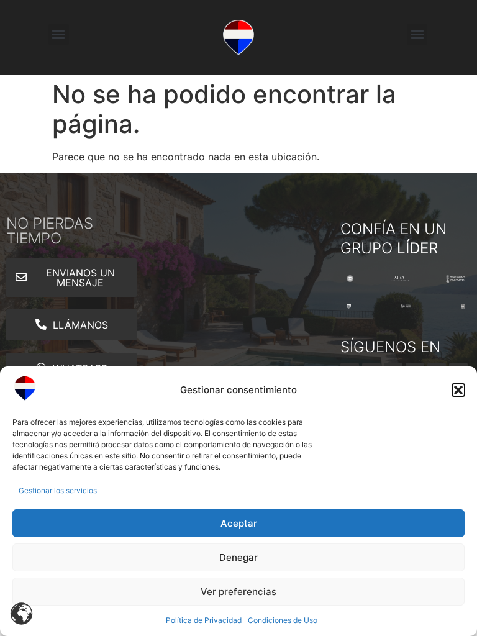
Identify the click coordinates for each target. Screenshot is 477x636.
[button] (458, 390)
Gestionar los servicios (58, 490)
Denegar (238, 557)
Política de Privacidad (204, 620)
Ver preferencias (238, 591)
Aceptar (238, 523)
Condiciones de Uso (282, 620)
